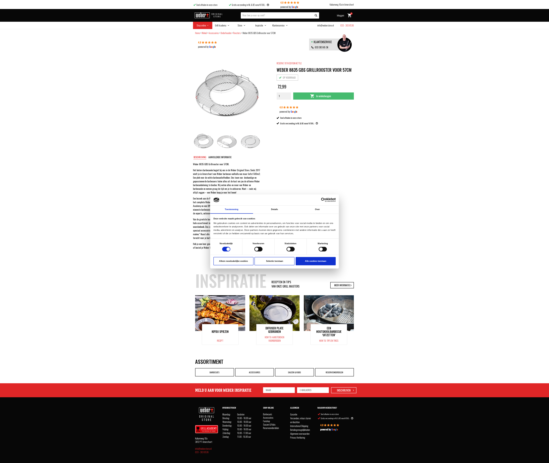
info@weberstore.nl (203, 448)
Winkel (204, 33)
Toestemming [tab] (231, 209)
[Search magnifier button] (316, 15)
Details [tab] (274, 209)
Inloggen (340, 15)
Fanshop (266, 421)
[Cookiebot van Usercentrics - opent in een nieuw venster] (323, 200)
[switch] (258, 249)
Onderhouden (226, 33)
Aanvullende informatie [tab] (219, 157)
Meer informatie (342, 285)
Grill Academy (220, 25)
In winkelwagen (323, 96)
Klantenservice (278, 25)
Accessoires (214, 33)
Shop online (201, 25)
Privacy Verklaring (297, 437)
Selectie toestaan (274, 261)
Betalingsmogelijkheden (300, 430)
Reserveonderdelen (334, 372)
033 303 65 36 (321, 47)
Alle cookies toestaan (315, 261)
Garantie (293, 414)
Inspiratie (259, 25)
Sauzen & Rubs (294, 372)
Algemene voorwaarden (300, 433)
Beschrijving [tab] (200, 157)
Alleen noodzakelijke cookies (233, 261)
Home (197, 33)
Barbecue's (214, 372)
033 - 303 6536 (202, 452)
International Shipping (299, 426)
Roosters (237, 33)
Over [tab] (317, 209)
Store (240, 25)
